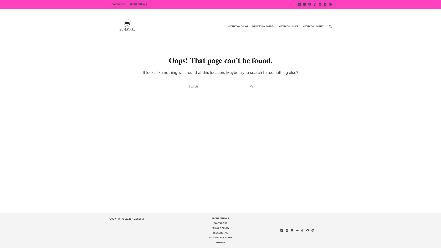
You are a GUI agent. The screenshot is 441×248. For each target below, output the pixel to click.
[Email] (309, 4)
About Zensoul (138, 4)
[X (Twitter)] (299, 4)
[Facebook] (320, 4)
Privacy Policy (220, 228)
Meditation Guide (288, 26)
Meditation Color (238, 26)
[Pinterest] (330, 4)
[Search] (330, 26)
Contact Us (118, 4)
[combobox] (217, 86)
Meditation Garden (263, 26)
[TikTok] (315, 4)
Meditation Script (313, 26)
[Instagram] (304, 4)
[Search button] (251, 86)
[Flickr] (297, 230)
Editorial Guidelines (220, 237)
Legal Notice (220, 232)
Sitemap (220, 242)
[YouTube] (325, 4)
